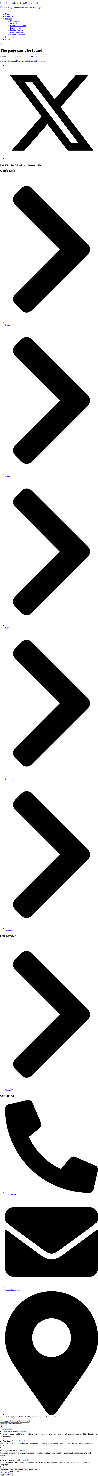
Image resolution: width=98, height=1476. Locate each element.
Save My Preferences (19, 1469)
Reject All (15, 1421)
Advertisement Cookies (11, 1460)
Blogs (7, 39)
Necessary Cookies (10, 1432)
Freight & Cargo (16, 28)
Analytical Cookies (10, 1450)
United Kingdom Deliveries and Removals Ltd (19, 3)
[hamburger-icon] (1, 10)
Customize (5, 1421)
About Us (9, 16)
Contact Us (9, 37)
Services (8, 19)
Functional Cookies (10, 1441)
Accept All (25, 1421)
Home (7, 14)
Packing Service (16, 30)
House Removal (16, 32)
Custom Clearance (17, 35)
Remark (22, 1441)
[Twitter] (51, 158)
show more (7, 1429)
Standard (22, 1432)
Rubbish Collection (18, 25)
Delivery (13, 23)
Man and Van (15, 21)
